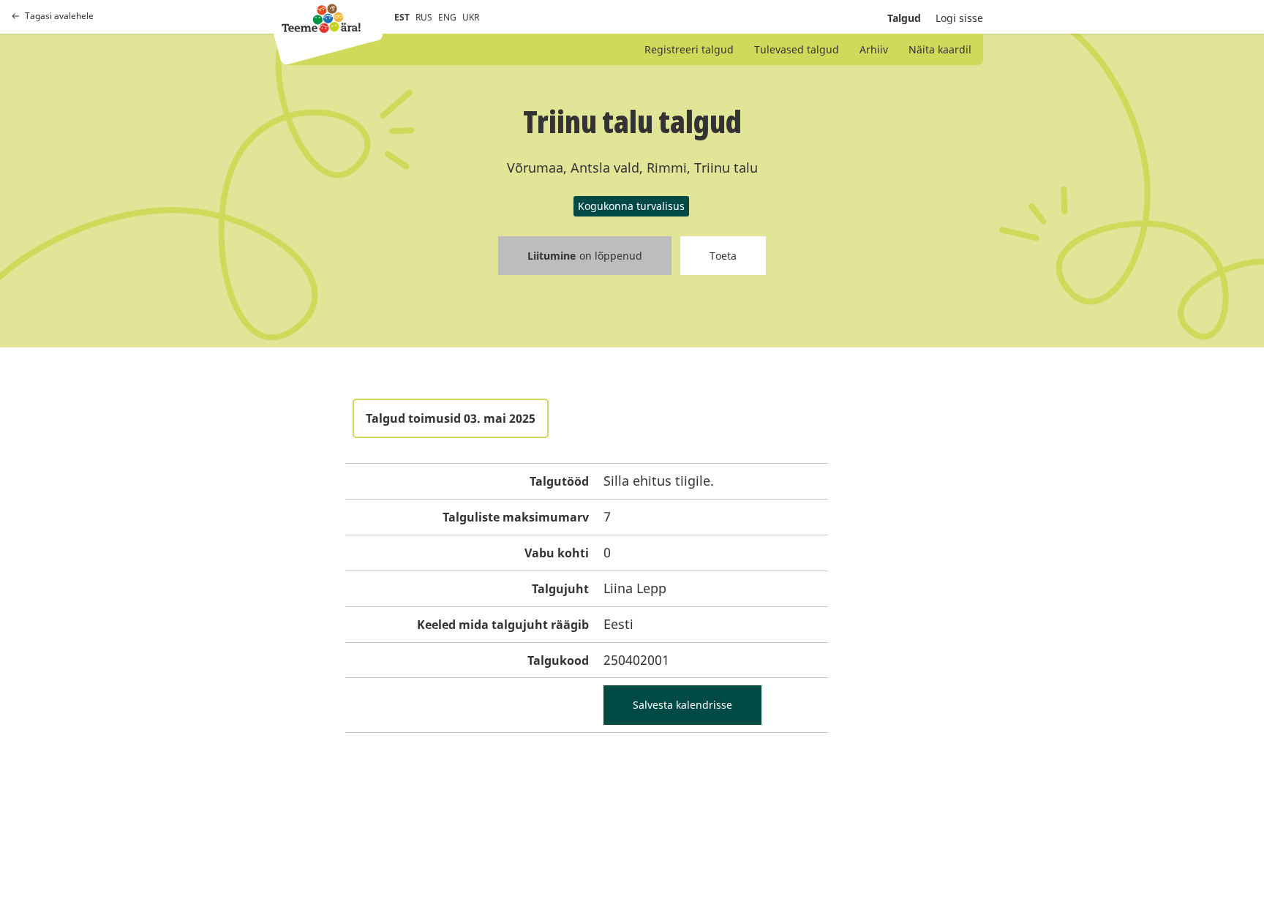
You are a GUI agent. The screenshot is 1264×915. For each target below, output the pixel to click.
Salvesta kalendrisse (682, 705)
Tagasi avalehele (59, 16)
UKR (470, 17)
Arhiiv (873, 49)
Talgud (904, 18)
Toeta (723, 256)
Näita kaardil (939, 49)
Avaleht (321, 18)
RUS (423, 17)
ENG (447, 17)
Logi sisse (959, 18)
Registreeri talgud (689, 49)
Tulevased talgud (796, 49)
